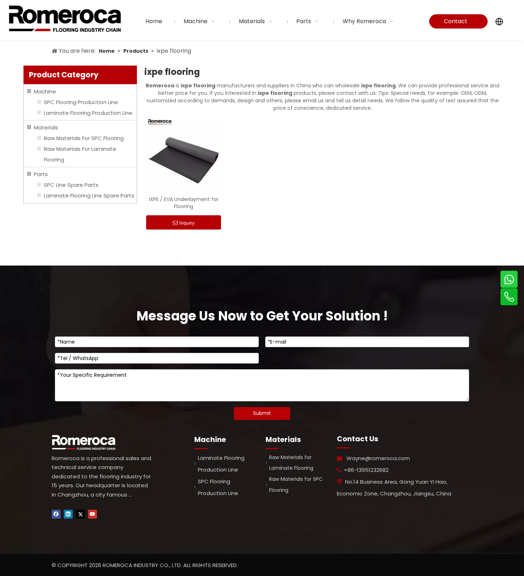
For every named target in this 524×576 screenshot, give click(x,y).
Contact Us (455, 23)
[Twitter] (80, 514)
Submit (262, 413)
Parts (41, 174)
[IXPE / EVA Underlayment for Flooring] (183, 154)
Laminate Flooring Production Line (88, 113)
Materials (46, 127)
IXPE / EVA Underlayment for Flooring (184, 203)
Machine (45, 91)
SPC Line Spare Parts (71, 185)
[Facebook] (56, 514)
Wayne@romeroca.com (378, 458)
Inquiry (187, 223)
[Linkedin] (68, 514)
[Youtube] (92, 514)
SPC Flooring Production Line (81, 102)
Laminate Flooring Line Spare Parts (89, 195)
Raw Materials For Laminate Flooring (80, 154)
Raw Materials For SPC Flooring (84, 138)
